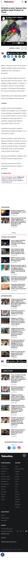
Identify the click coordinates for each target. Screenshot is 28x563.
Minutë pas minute (19, 469)
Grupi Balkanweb (7, 182)
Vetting (3, 499)
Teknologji (17, 499)
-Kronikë (6, 5)
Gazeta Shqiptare (5, 518)
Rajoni (16, 484)
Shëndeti (17, 502)
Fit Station (3, 471)
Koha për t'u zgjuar (5, 476)
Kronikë (17, 476)
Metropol (17, 494)
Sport (16, 486)
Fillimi (2, 5)
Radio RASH (4, 520)
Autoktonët (4, 466)
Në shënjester (4, 481)
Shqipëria (17, 471)
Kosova (17, 481)
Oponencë (3, 486)
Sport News (4, 491)
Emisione (17, 507)
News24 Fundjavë (5, 484)
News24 (3, 515)
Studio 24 (3, 494)
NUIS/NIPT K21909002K (6, 531)
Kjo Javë (3, 474)
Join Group (16, 179)
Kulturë (17, 491)
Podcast (3, 489)
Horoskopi (17, 504)
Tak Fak (3, 497)
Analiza (17, 497)
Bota (16, 489)
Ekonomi (17, 479)
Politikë (17, 474)
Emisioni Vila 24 (4, 469)
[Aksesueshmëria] (2, 554)
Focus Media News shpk (6, 528)
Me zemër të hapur (5, 479)
